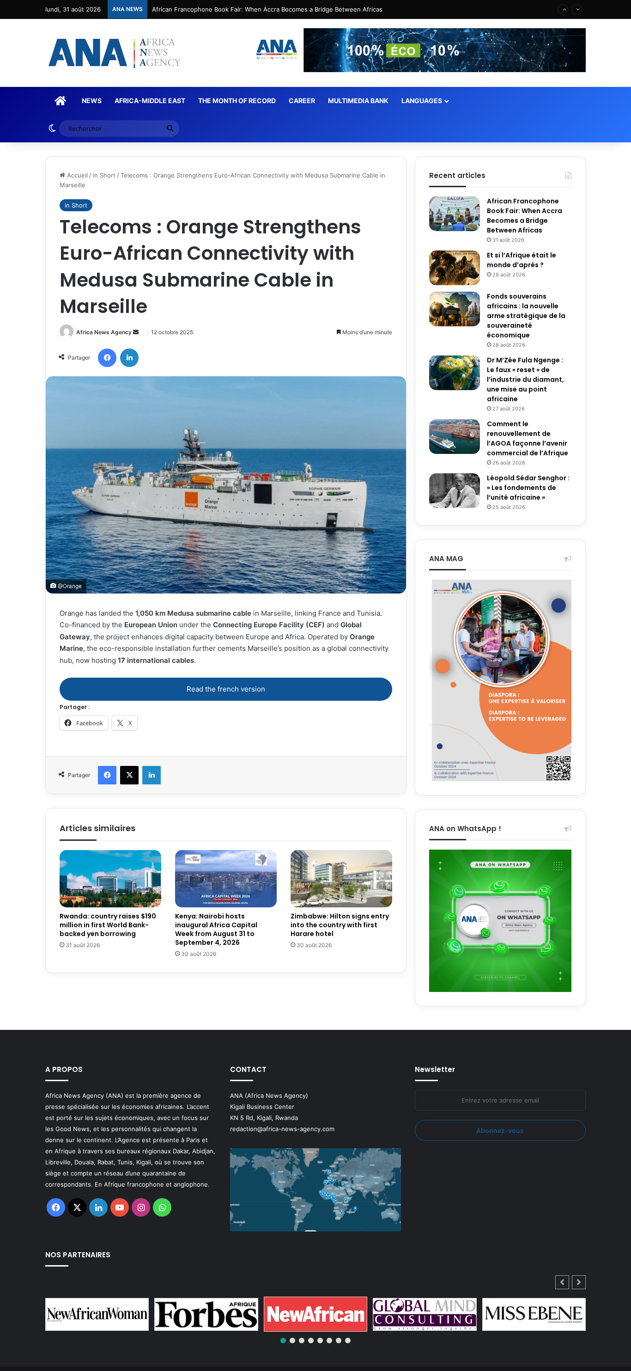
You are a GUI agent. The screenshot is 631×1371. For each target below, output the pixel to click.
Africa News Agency (104, 332)
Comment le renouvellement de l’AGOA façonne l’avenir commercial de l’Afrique (527, 438)
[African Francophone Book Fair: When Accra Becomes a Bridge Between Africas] (454, 213)
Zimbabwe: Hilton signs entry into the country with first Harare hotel (340, 925)
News (92, 100)
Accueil (76, 175)
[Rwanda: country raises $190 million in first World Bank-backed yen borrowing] (110, 878)
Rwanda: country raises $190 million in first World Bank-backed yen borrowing (108, 925)
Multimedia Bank (358, 100)
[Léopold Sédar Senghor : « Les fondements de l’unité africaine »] (454, 490)
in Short (104, 175)
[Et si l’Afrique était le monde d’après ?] (454, 268)
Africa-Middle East (150, 100)
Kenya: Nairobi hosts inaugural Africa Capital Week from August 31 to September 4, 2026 (216, 929)
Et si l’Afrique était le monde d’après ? (521, 260)
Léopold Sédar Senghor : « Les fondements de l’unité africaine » (528, 487)
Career (302, 100)
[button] (579, 1282)
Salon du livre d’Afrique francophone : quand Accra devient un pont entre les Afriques (276, 9)
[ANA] (113, 52)
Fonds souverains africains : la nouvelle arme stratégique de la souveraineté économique (526, 316)
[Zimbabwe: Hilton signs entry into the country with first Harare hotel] (341, 878)
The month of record (237, 100)
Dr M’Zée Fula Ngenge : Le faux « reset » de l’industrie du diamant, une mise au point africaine (525, 379)
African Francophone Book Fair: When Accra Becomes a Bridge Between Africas (524, 215)
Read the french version (226, 689)
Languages (421, 100)
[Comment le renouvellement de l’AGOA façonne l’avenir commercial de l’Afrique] (454, 436)
